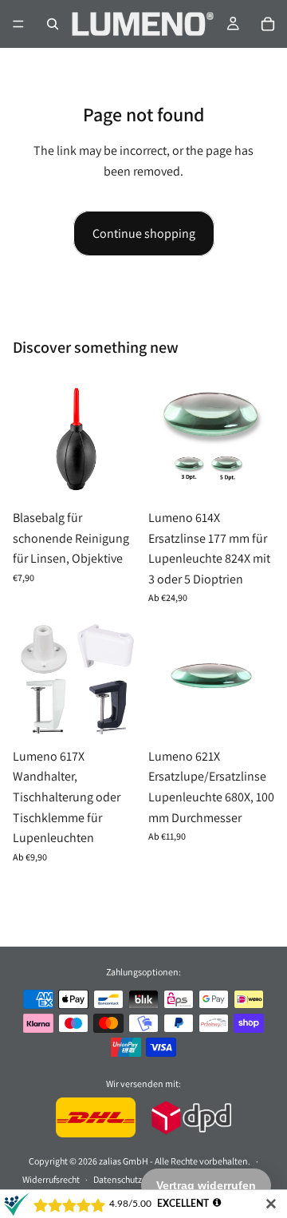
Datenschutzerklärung (136, 1179)
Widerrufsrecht (51, 1179)
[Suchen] (52, 24)
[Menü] (18, 24)
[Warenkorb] (267, 24)
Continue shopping (143, 233)
